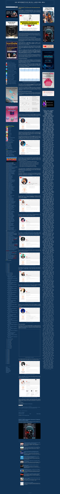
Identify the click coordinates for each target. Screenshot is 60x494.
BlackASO (46, 282)
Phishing (44, 136)
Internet (45, 122)
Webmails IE (46, 352)
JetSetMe (46, 334)
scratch (52, 245)
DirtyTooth (48, 202)
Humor (52, 116)
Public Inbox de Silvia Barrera (31, 212)
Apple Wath (46, 319)
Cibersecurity (52, 263)
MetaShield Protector (46, 174)
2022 (7, 268)
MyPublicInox (52, 339)
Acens (53, 271)
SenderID (47, 237)
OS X (47, 217)
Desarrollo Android (11, 239)
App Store (45, 227)
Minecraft (44, 338)
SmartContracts (51, 154)
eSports (50, 295)
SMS (52, 148)
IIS (47, 151)
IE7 (51, 232)
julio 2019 (8, 341)
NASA (46, 340)
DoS (48, 232)
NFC (52, 202)
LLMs (47, 124)
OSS (45, 341)
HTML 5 (53, 265)
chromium (53, 293)
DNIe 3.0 (49, 264)
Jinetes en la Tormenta (11, 190)
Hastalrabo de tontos (51, 208)
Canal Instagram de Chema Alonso (11, 83)
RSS (47, 186)
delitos (51, 252)
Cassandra (52, 322)
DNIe (52, 207)
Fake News (44, 166)
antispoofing (52, 244)
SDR (51, 277)
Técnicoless (45, 163)
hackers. (49, 360)
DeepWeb (46, 220)
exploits (44, 164)
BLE (50, 207)
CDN (50, 282)
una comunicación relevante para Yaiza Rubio (28, 232)
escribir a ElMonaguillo (25, 267)
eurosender (48, 357)
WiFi (50, 135)
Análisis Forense (11, 212)
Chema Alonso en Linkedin (10, 78)
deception (52, 269)
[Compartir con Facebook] (21, 405)
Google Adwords (51, 328)
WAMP (44, 351)
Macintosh (49, 275)
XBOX (50, 194)
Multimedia (47, 221)
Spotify (47, 194)
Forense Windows (10, 258)
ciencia (43, 252)
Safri (52, 346)
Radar (46, 344)
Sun (52, 205)
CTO (49, 263)
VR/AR (51, 185)
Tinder (46, 250)
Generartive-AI (51, 327)
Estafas (52, 127)
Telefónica (52, 115)
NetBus (48, 340)
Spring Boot (10, 204)
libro (52, 145)
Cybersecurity (49, 192)
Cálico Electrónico (9, 145)
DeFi (53, 213)
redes (46, 129)
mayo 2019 (8, 343)
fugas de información (45, 168)
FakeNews (49, 173)
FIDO (43, 326)
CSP (47, 322)
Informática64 (46, 193)
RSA (53, 198)
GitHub (45, 191)
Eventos (48, 110)
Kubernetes (10, 183)
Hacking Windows (11, 213)
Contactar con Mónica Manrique (27, 397)
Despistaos (37, 214)
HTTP (44, 161)
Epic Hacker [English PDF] (12, 231)
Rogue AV (44, 307)
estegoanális (45, 313)
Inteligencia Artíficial (49, 332)
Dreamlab (9, 130)
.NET (43, 151)
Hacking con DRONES (11, 216)
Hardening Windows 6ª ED (11, 251)
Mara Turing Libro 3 (11, 187)
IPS (47, 301)
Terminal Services (51, 170)
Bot (53, 219)
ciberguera (47, 294)
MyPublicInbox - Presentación (31, 357)
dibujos (53, 172)
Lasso (53, 274)
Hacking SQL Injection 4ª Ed (12, 248)
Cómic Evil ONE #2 (11, 203)
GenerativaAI (44, 328)
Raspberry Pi (10, 193)
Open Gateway (50, 193)
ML (47, 191)
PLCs (43, 237)
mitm (43, 132)
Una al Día (9, 254)
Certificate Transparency (45, 283)
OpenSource (44, 194)
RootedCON (48, 277)
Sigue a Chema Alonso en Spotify (11, 71)
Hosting (47, 274)
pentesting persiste (51, 364)
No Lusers (48, 122)
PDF (50, 169)
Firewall (52, 173)
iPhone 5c (46, 314)
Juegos (48, 142)
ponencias (48, 365)
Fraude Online (10, 252)
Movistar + (49, 148)
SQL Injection (45, 130)
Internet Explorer (48, 134)
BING (52, 142)
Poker (52, 288)
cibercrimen (44, 134)
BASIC (47, 246)
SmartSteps (49, 308)
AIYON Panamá (10, 139)
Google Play (48, 153)
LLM (47, 119)
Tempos (47, 123)
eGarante (45, 270)
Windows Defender (45, 353)
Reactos (51, 289)
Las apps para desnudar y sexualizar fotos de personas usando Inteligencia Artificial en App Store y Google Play (32, 443)
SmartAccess (48, 347)
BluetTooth (51, 321)
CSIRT (46, 322)
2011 (7, 357)
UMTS (48, 250)
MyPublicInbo (51, 338)
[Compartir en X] (20, 405)
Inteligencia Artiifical (50, 302)
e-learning (47, 295)
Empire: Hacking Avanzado (12, 201)
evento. (50, 357)
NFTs (51, 176)
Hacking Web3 (10, 176)
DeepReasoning (45, 232)
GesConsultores (48, 328)
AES (46, 262)
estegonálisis (44, 357)
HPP (43, 274)
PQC (51, 211)
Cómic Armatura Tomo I (12, 209)
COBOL (52, 282)
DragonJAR (9, 127)
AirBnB (44, 282)
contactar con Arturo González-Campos (27, 195)
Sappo (49, 249)
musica (50, 296)
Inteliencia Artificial (44, 332)
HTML (44, 187)
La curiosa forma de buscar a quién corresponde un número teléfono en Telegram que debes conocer (31, 456)
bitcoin (49, 138)
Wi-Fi (47, 244)
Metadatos (50, 124)
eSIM (43, 313)
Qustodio (46, 306)
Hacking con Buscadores (11, 253)
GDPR (50, 202)
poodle (50, 365)
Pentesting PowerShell (11, 227)
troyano (49, 188)
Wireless (44, 155)
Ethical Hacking (11, 232)
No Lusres (51, 340)
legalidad (48, 175)
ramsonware (52, 366)
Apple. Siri (49, 319)
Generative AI (45, 142)
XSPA (49, 244)
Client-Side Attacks (11, 214)
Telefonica (44, 250)
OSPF (43, 341)
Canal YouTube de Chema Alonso (11, 82)
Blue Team (44, 202)
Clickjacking (49, 231)
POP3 (47, 288)
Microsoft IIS (49, 276)
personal (44, 126)
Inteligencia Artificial (48, 113)
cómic (48, 181)
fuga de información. (47, 359)
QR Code (52, 258)
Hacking (44, 110)
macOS (45, 183)
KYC (52, 302)
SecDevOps (51, 217)
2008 (7, 361)
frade (44, 359)
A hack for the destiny (11, 215)
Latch (49, 119)
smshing (49, 281)
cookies (48, 240)
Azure (43, 172)
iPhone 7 (49, 314)
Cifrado (44, 137)
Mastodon (44, 233)
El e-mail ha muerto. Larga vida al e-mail (34, 33)
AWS (44, 230)
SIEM (45, 345)
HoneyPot (47, 255)
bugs (52, 136)
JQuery (50, 333)
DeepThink (52, 284)
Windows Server (45, 138)
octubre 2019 (9, 275)
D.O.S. (48, 213)
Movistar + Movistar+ (48, 338)
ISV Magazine (50, 301)
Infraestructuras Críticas (12, 220)
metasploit (51, 131)
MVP (51, 220)
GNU (46, 236)
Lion (51, 236)
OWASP (50, 221)
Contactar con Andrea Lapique (31, 302)
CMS (46, 231)
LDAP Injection (45, 169)
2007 (7, 362)
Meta (45, 217)
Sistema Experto (45, 347)
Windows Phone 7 (49, 353)
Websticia (47, 218)
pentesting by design (46, 364)
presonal (52, 365)
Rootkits (46, 233)
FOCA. (45, 326)
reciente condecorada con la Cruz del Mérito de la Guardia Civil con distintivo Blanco (30, 232)
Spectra (52, 123)
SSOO (46, 308)
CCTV (48, 282)
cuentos (49, 206)
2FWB (44, 246)
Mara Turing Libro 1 (11, 189)
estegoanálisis (49, 219)
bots (52, 169)
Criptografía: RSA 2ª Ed (12, 238)
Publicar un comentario (21, 412)
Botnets (47, 170)
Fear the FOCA (9, 143)
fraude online (50, 156)
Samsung (47, 243)
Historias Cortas (11, 175)
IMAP (44, 301)
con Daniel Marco (29, 214)
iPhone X (51, 314)
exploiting (49, 145)
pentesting (45, 112)
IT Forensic (9, 133)
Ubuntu (50, 155)
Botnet (47, 179)
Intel (50, 224)
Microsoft (44, 128)
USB (43, 201)
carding (46, 251)
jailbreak (52, 151)
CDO (51, 180)
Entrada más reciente (21, 413)
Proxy (48, 169)
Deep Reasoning (45, 214)
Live (47, 275)
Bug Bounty (10, 191)
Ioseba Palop (31, 234)
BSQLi (46, 213)
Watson (48, 351)
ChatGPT (49, 126)
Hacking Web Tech (11, 223)
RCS (47, 306)
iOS (46, 126)
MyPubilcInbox (44, 258)
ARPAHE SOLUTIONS (11, 140)
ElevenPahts (52, 227)
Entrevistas (47, 125)
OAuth (49, 211)
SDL (51, 307)
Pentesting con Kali (11, 151)
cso (45, 252)
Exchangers (52, 325)
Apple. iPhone (52, 319)
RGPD (43, 344)
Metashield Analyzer (47, 287)
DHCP (44, 284)
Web (50, 351)
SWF (48, 346)
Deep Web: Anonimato (11, 225)
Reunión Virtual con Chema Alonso (11, 64)
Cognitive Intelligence (51, 132)
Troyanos (51, 162)
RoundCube (49, 307)
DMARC (47, 264)
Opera (49, 217)
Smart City (50, 237)
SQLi (46, 187)
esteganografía (45, 173)
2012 (7, 356)
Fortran (52, 326)
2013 (7, 355)
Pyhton (46, 277)
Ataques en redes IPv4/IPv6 (12, 247)
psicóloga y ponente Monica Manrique (35, 267)
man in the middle (47, 296)
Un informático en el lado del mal (30, 2)
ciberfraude (44, 294)
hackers (51, 119)
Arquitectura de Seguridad (12, 170)
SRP (51, 345)
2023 (7, 267)
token (49, 166)
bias (45, 201)
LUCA (44, 127)
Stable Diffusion (51, 243)
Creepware (52, 283)
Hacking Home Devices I (12, 171)
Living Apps (47, 147)
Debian (48, 198)
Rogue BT (47, 307)
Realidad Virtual (44, 225)
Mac (50, 180)
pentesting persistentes (50, 315)
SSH (53, 200)
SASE (44, 345)
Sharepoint (52, 225)
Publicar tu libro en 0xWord (9, 125)
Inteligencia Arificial (45, 302)
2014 (7, 354)
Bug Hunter (10, 162)
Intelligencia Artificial (47, 333)
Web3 (52, 130)
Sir (53, 346)
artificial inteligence (45, 293)
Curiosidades (50, 111)
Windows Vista (47, 137)
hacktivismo (51, 182)
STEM (45, 346)
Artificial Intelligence (50, 118)
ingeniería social (51, 201)
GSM (44, 189)
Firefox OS (50, 326)
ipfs (53, 314)
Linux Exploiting (11, 235)
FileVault (47, 326)
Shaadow (53, 290)
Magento (46, 256)
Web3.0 (53, 268)
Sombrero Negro (11, 184)
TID (52, 174)
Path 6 (44, 277)
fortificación (46, 149)
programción (49, 366)
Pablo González (27, 234)
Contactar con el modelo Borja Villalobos (31, 374)
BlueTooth (52, 160)
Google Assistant (45, 300)
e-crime (53, 155)
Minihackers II (10, 165)
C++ (53, 321)
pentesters (47, 183)
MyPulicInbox (44, 340)
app (46, 206)
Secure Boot (50, 290)
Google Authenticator (45, 208)
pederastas (46, 315)
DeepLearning (51, 183)
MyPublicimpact (8, 369)
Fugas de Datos (52, 175)
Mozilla (52, 257)
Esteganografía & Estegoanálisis (13, 233)
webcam (49, 186)
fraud (51, 313)
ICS (49, 236)
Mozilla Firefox (50, 189)
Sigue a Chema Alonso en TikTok (11, 67)
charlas (48, 117)
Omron (50, 341)
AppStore (51, 262)
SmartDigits (52, 347)
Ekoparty (9, 131)
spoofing (45, 153)
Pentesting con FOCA (11, 234)
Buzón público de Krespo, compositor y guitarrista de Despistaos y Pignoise (30, 155)
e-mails (44, 195)
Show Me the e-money (11, 195)
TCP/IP (53, 233)
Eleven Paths (51, 121)
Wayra (52, 157)
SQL (52, 277)
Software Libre (45, 150)
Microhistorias (10, 242)
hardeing (52, 360)
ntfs (47, 363)
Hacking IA (10, 163)
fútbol (52, 240)
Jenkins (43, 334)
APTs (49, 271)
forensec (53, 358)
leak (44, 157)
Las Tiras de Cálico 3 (11, 172)
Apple (47, 121)
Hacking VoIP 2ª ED (11, 241)
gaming (49, 161)
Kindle (50, 334)
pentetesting (44, 365)
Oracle (44, 154)
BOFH (49, 246)
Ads (43, 227)
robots (43, 170)
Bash (43, 263)
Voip (51, 181)
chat (52, 187)
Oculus (49, 341)
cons (44, 149)
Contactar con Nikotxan (30, 322)
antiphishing (30, 407)
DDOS (43, 220)
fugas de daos (51, 359)
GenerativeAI (50, 129)
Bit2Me (46, 172)
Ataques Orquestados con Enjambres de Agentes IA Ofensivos (32, 473)
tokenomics (44, 144)
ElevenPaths (49, 116)
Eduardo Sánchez (37, 234)
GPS (45, 151)
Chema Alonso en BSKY (10, 75)
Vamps (50, 268)
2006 (7, 363)
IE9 (43, 217)
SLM (50, 225)
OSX (44, 288)
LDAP (47, 166)
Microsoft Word (47, 257)
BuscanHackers (46, 263)
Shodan (49, 151)
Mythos (47, 258)
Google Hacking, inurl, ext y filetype (28, 482)
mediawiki (44, 363)
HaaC (48, 236)
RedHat (48, 225)
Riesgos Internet (11, 208)
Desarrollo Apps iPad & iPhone (12, 246)
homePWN (44, 314)
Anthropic (48, 262)
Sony (46, 268)
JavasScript (52, 333)
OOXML (48, 167)
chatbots (48, 201)
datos (53, 176)
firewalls (47, 270)
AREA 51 (9, 136)
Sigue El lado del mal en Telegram (11, 66)
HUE (49, 300)
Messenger (44, 211)
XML (44, 269)
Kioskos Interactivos (51, 255)
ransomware (44, 179)
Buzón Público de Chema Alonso (11, 65)
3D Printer (48, 207)
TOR (50, 172)
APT (51, 166)
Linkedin (47, 189)
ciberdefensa (51, 251)
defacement (48, 252)
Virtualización (44, 244)
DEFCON (51, 213)
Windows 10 (51, 147)
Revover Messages (50, 344)
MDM (43, 256)
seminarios (44, 262)
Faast (43, 160)
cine (45, 175)
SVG (47, 346)
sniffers (44, 199)
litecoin (52, 270)
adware (44, 175)
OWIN (46, 341)
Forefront (49, 220)
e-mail (52, 126)
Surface (44, 309)
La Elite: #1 (10, 196)
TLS (43, 238)
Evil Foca (48, 172)
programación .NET (45, 188)
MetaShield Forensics (45, 276)
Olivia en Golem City (12, 168)
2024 (7, 266)
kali (43, 156)
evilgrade (52, 295)
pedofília (50, 363)
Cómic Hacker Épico (11, 228)
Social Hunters (10, 182)
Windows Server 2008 (50, 238)
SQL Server (47, 154)
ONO (53, 340)
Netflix (47, 211)
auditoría (44, 129)
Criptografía (45, 131)
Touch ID (52, 309)
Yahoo (46, 192)
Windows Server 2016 (11, 155)
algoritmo (50, 218)
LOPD (48, 180)
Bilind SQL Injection (47, 321)
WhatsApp (47, 127)
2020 (7, 270)
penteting (53, 296)
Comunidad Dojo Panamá (11, 137)
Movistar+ (50, 174)
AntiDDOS (48, 230)
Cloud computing (51, 144)
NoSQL (50, 258)
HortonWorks (52, 300)
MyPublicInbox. (48, 339)
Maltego (52, 275)
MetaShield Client (49, 256)
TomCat (50, 309)
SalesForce (47, 290)
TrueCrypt (48, 268)
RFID (52, 224)
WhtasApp (49, 352)
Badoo (53, 320)
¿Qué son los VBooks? (9, 150)
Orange (52, 276)
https (46, 164)
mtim (46, 363)
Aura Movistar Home (50, 320)
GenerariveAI (47, 327)
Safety (50, 346)
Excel (49, 168)
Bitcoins (50, 143)
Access (51, 271)
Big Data (10, 174)
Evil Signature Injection (48, 325)
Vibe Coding (46, 238)
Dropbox (44, 236)
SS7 (44, 290)
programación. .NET (45, 366)
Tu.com (49, 191)
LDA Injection (52, 334)
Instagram (44, 176)
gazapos (47, 360)
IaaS (52, 301)
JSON (51, 274)
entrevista (45, 219)
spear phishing (45, 207)
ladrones (50, 270)
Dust (45, 186)
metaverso (49, 164)
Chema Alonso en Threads (10, 70)
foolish (51, 206)
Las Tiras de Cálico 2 (11, 181)
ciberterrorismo (45, 226)
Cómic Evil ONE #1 (11, 206)
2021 (7, 269)
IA (49, 112)
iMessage (44, 245)
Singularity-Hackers (8, 370)
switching (47, 271)
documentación (45, 182)
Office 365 (50, 205)
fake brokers (49, 313)
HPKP (47, 300)
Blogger (51, 199)
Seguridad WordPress (11, 221)
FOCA (50, 123)
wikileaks (52, 186)
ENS (53, 199)
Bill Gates (51, 246)
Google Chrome (45, 148)
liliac (44, 315)
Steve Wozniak (50, 233)
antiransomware (34, 407)
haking (53, 313)
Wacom (46, 351)
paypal (53, 252)
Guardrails (50, 265)
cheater (50, 293)
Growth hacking (47, 265)
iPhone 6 (44, 296)
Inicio (30, 413)
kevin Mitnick (49, 226)
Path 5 (49, 200)
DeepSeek (45, 181)
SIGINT (47, 345)
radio (52, 164)
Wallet (50, 250)
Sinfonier (49, 187)
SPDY (49, 345)
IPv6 (50, 142)
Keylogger (45, 303)
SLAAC (46, 249)
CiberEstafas (10, 185)
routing (43, 281)
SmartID (53, 237)
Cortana (44, 264)
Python (53, 128)
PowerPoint (44, 289)
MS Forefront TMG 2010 (11, 256)
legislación (45, 180)
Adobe (46, 230)
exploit (49, 141)
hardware (47, 136)
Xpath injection (46, 269)
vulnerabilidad (52, 281)
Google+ (44, 265)
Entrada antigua (39, 413)
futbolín (44, 360)
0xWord (7, 367)
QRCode (47, 289)
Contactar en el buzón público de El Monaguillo (30, 265)
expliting (46, 358)
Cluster (9, 226)
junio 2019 (8, 342)
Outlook (52, 221)
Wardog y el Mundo (11, 240)
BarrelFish (44, 321)
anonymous (51, 239)
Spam (50, 130)
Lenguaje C (45, 275)
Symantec (48, 309)
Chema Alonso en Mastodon (10, 74)
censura (48, 251)
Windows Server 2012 (11, 244)
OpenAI (52, 153)
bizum (48, 293)
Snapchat (44, 268)
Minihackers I (10, 166)
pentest (45, 119)
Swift (45, 309)
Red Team (10, 210)
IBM (48, 185)
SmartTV (49, 157)
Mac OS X (47, 155)
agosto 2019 (9, 340)
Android (45, 121)
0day (46, 195)
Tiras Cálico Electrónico (12, 202)
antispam (39, 407)
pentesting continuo (48, 245)
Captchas (50, 195)
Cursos (45, 117)
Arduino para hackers (11, 152)
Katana (48, 334)
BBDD (53, 262)
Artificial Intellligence (45, 320)
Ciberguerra (10, 169)
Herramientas (52, 137)
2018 (7, 349)
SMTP (44, 243)
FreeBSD (45, 327)
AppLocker (44, 319)
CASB (44, 322)
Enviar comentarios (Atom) (25, 415)
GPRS (52, 150)
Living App (46, 160)
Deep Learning (47, 135)
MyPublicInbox (8, 368)
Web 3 (52, 351)
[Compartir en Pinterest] (22, 405)
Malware (51, 117)
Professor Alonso (9, 144)
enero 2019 (8, 348)
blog (52, 143)
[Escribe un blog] (19, 405)
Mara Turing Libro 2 (11, 188)
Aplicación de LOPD (10, 257)
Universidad (44, 124)
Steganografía (52, 249)
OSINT (9, 194)
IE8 (49, 274)
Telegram (46, 161)
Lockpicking (49, 303)
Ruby (51, 200)
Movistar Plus (48, 176)
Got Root (10, 222)
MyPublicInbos (44, 339)
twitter (53, 129)
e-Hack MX (9, 134)
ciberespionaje (46, 145)
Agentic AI (52, 188)
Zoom (49, 269)
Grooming (44, 255)
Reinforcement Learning (51, 306)
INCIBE (46, 301)
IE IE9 (51, 141)
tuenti (46, 198)
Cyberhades (7, 372)
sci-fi (53, 206)
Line (46, 303)
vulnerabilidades (47, 199)
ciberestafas (49, 163)
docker (52, 163)
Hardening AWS (11, 177)
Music (53, 236)
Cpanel (49, 283)
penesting (52, 363)
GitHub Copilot (47, 224)
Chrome (52, 161)
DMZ (52, 231)
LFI (52, 232)
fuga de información (51, 179)
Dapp (45, 284)
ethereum (48, 182)
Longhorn (52, 303)
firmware (51, 358)
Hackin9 (45, 274)
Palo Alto (50, 288)
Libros (49, 115)
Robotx (53, 344)
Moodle (50, 257)
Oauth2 (47, 205)
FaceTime (52, 264)
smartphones (46, 281)
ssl (45, 170)
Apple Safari (48, 227)
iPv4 (53, 156)
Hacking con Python (11, 229)
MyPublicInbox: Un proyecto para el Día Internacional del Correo (29, 8)
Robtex (53, 289)
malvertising (44, 271)
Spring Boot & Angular (11, 207)
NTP (53, 287)
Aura (50, 127)
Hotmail (53, 192)
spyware (52, 226)
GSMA (44, 224)
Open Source (46, 141)
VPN (50, 181)
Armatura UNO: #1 (11, 200)
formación (44, 116)
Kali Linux (52, 168)
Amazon (49, 160)
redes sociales (51, 149)
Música (46, 132)
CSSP (49, 322)
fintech (48, 358)
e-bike (52, 294)
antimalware (26, 407)
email (50, 240)
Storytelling (10, 178)
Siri (50, 187)
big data (48, 131)
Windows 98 (52, 352)
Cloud (46, 157)
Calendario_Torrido (45, 185)
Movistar (52, 135)
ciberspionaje (45, 240)
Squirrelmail (52, 308)
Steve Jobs (44, 218)
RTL (48, 289)
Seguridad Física (46, 143)
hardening (45, 118)
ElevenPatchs (44, 325)
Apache (47, 144)
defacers (50, 294)
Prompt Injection (46, 162)
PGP (47, 200)
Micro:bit (51, 287)
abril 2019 (8, 344)
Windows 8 (45, 156)
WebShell (44, 352)
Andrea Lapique (21, 285)
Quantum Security (11, 164)
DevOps (51, 198)
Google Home (49, 214)
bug (48, 130)
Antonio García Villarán (29, 284)
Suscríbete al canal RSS (10, 79)
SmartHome (51, 167)
